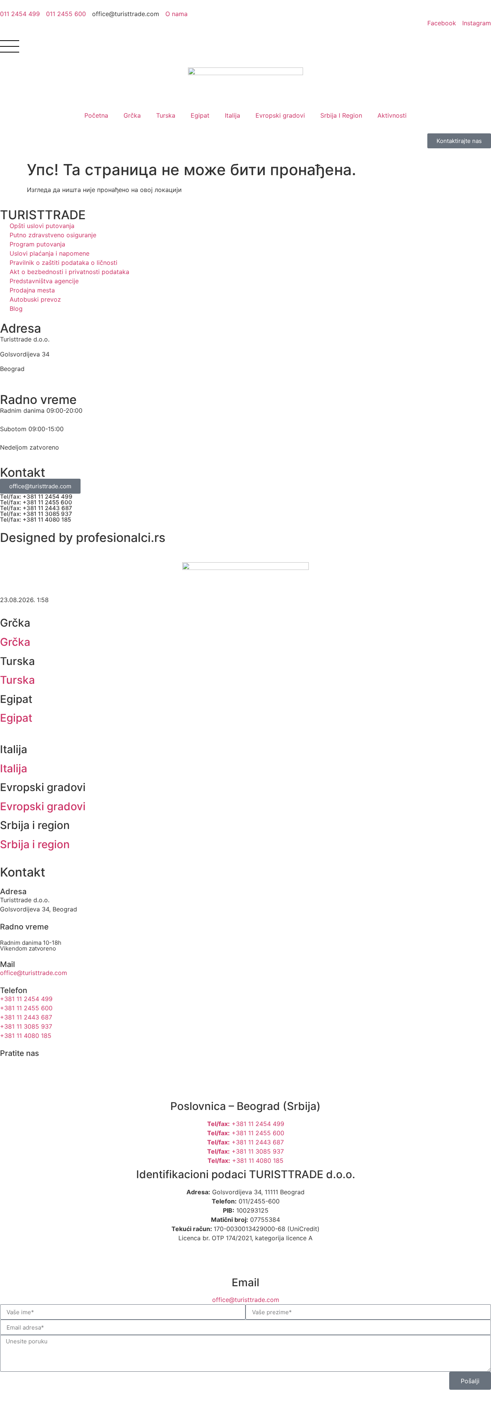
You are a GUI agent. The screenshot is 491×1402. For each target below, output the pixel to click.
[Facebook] (9, 1066)
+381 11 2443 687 (245, 1142)
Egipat (200, 115)
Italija (232, 115)
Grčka (132, 115)
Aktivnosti (392, 115)
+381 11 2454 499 (245, 1124)
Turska (165, 115)
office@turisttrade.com (245, 1299)
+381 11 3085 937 (245, 1151)
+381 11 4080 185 (245, 1160)
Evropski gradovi (280, 115)
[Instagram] (30, 1066)
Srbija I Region (341, 115)
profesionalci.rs (120, 537)
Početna (96, 115)
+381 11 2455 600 (245, 1133)
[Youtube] (51, 1066)
